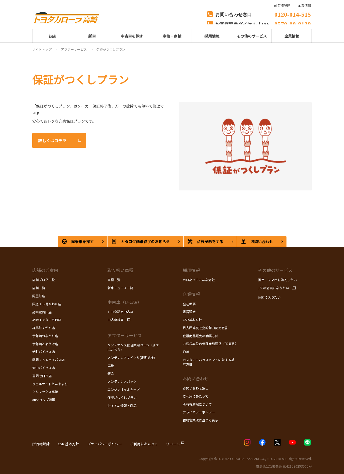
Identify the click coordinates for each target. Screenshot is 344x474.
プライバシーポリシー (199, 412)
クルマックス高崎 (45, 391)
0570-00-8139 (292, 23)
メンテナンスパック (122, 381)
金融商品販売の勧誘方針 (200, 335)
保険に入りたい (269, 297)
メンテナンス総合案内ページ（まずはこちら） (133, 347)
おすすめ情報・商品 (122, 405)
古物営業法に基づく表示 (200, 420)
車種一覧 (114, 279)
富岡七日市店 (42, 375)
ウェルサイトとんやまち (50, 383)
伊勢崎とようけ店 (45, 343)
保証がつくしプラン (122, 397)
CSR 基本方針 (68, 443)
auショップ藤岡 (43, 399)
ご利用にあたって (195, 396)
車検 (111, 365)
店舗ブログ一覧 (43, 279)
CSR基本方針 (192, 319)
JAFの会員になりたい (273, 288)
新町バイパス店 (43, 351)
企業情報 (304, 5)
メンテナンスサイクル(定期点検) (131, 357)
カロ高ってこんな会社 (199, 279)
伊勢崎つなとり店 (45, 335)
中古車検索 (116, 320)
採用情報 (191, 270)
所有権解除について (197, 404)
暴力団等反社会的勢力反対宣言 (205, 327)
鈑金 (111, 373)
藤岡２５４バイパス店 (48, 359)
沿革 (186, 351)
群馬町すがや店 (43, 327)
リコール (173, 443)
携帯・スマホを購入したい (277, 279)
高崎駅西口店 (42, 312)
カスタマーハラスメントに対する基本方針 (208, 361)
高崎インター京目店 (46, 319)
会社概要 (189, 304)
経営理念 (189, 311)
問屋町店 (38, 295)
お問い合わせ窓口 (196, 388)
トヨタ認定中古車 (120, 311)
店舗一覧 (39, 287)
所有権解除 (41, 443)
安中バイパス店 (43, 367)
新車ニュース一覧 (120, 287)
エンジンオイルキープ (123, 389)
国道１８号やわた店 (46, 304)
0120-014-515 (292, 14)
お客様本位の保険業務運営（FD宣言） (210, 343)
